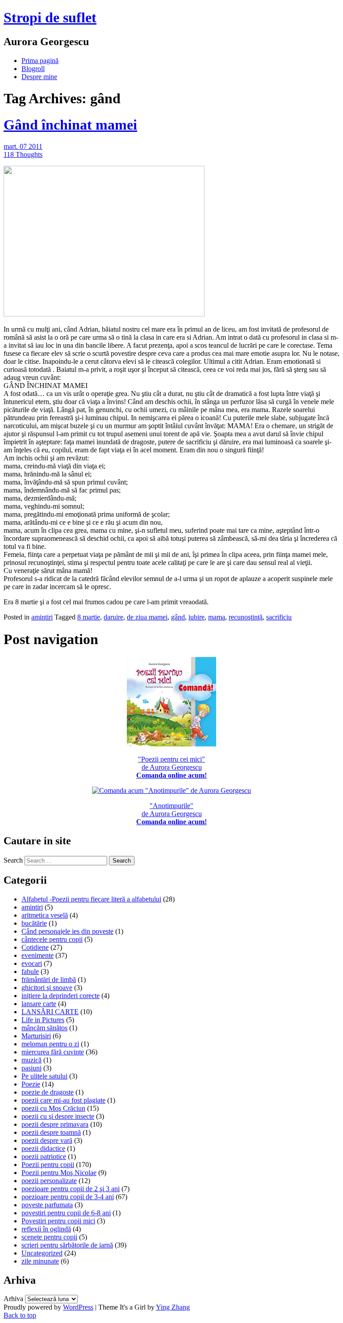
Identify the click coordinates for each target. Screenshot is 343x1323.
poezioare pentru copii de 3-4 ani (67, 1197)
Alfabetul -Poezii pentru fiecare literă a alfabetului (91, 899)
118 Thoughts (23, 154)
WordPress (78, 1307)
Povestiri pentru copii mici (58, 1221)
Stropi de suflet (50, 17)
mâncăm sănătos (44, 1028)
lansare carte (38, 1003)
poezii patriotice (43, 1156)
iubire (196, 617)
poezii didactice (43, 1148)
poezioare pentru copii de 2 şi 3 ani (70, 1188)
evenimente (37, 955)
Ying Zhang (173, 1307)
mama (216, 617)
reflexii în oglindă (46, 1229)
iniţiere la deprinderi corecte (60, 995)
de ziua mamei (147, 617)
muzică (31, 1060)
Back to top (20, 1315)
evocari (31, 963)
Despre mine (39, 76)
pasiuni (31, 1068)
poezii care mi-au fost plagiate (63, 1100)
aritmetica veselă (44, 915)
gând (178, 617)
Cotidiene (35, 947)
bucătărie (34, 923)
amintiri (42, 617)
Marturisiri (36, 1036)
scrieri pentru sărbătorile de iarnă (67, 1245)
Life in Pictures (42, 1020)
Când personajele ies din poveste (67, 931)
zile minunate (40, 1261)
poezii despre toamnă (51, 1132)
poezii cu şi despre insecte (57, 1116)
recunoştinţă (246, 617)
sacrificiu (279, 617)
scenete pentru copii (49, 1237)
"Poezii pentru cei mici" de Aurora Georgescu (171, 767)
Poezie (30, 1084)
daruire (113, 617)
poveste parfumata (47, 1205)
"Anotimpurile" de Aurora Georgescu (171, 814)
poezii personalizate (49, 1180)
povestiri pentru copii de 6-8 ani (66, 1213)
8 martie (88, 617)
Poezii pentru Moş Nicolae (58, 1172)
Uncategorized (42, 1253)
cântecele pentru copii (52, 939)
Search (13, 860)
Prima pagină (40, 60)
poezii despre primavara (54, 1124)
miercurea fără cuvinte (52, 1052)
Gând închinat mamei (70, 125)
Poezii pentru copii (47, 1164)
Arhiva (13, 1298)
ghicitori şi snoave (46, 987)
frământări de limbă (48, 979)
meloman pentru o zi (50, 1044)
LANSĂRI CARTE (50, 1011)
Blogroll (33, 68)
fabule (30, 971)
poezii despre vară (46, 1140)
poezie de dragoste (47, 1092)
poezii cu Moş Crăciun (53, 1108)
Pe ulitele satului (44, 1076)
